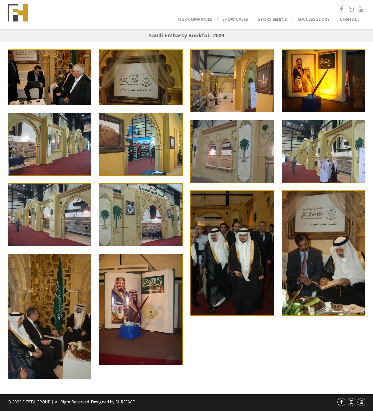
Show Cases (235, 19)
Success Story (314, 19)
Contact (350, 19)
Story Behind (272, 19)
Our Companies (195, 19)
